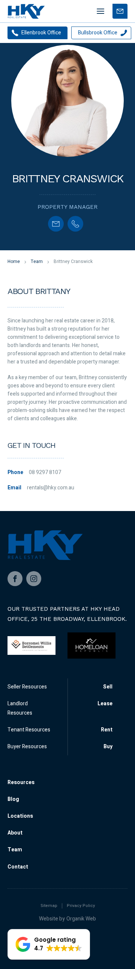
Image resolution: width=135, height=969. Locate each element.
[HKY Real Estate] (26, 11)
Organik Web (81, 919)
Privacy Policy (81, 906)
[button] (49, 944)
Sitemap (48, 906)
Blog (13, 799)
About (15, 833)
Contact (18, 867)
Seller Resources (27, 687)
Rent (106, 730)
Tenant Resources (29, 730)
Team (15, 850)
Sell (107, 687)
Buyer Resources (27, 746)
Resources (21, 782)
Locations (20, 816)
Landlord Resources (20, 708)
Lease (105, 704)
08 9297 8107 (45, 472)
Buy (108, 746)
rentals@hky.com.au (50, 488)
